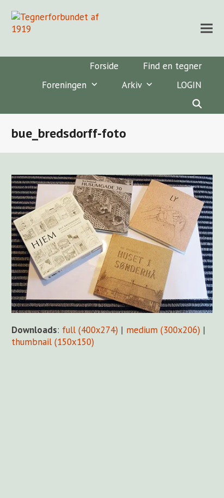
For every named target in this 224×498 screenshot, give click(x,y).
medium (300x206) (163, 330)
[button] (207, 28)
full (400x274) (90, 330)
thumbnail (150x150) (52, 342)
